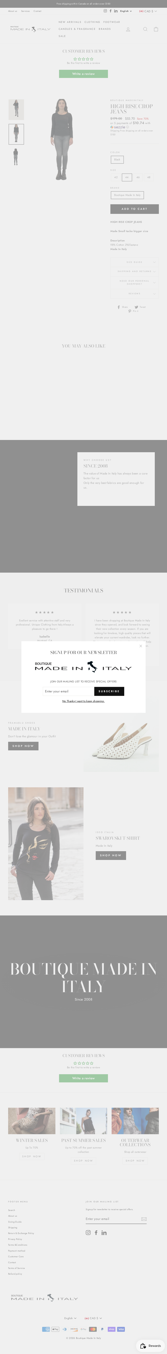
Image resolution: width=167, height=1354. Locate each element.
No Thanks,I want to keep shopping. (83, 701)
